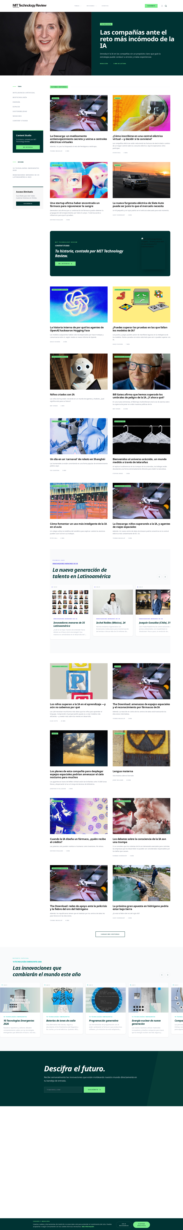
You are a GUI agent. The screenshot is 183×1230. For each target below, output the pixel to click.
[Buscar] (166, 6)
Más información (88, 1227)
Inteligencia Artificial (24, 93)
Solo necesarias (124, 1224)
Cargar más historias (110, 934)
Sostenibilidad (20, 111)
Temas (76, 6)
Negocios (17, 116)
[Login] (162, 6)
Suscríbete (151, 6)
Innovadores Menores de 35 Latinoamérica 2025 (26, 176)
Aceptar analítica (141, 1224)
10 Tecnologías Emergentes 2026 (26, 169)
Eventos (105, 6)
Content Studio (20, 121)
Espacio (16, 107)
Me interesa (28, 147)
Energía (16, 102)
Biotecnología (20, 97)
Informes (91, 6)
